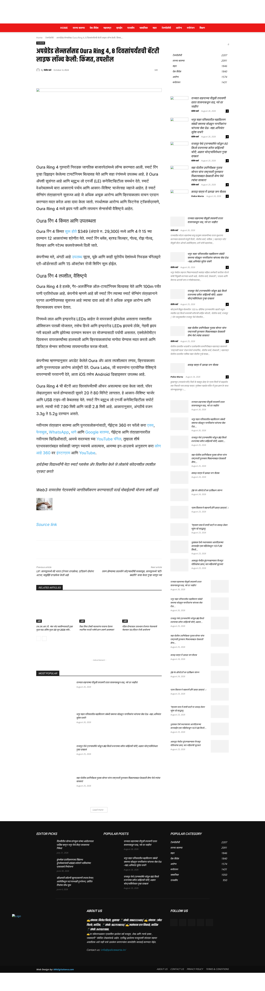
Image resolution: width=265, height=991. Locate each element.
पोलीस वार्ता (47, 70)
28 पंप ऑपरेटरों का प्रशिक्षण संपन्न (206, 490)
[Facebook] (62, 79)
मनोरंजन (191, 27)
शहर (155, 27)
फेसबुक (41, 432)
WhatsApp (59, 432)
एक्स (150, 425)
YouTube (87, 452)
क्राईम (119, 27)
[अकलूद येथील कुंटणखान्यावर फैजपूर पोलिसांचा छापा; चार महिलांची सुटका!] (179, 565)
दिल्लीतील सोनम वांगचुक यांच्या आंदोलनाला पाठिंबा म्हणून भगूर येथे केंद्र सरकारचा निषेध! (75, 845)
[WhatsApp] (87, 79)
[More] (95, 79)
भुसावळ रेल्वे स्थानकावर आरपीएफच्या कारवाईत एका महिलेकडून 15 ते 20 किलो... (207, 546)
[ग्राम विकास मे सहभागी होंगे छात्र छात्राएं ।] (179, 512)
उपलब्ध (77, 256)
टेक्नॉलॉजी (166, 27)
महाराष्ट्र (107, 27)
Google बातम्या (97, 432)
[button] (224, 28)
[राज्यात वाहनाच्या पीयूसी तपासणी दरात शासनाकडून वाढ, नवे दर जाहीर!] (55, 694)
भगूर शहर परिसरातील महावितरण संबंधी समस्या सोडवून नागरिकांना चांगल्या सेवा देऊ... (208, 423)
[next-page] (44, 638)
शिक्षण (202, 27)
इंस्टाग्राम (63, 452)
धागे (73, 432)
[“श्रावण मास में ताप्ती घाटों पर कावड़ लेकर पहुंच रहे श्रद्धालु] (179, 529)
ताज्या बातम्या (79, 27)
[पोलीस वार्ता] (38, 70)
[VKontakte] (209, 922)
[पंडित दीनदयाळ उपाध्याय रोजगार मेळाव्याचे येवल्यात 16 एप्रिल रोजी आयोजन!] (142, 609)
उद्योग (39, 621)
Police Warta (197, 196)
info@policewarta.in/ (113, 949)
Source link (46, 524)
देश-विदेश (94, 27)
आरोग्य (179, 27)
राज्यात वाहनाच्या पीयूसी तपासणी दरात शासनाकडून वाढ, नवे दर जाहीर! (107, 682)
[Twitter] (70, 79)
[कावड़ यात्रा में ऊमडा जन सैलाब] (179, 199)
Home (64, 27)
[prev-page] (38, 638)
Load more (97, 809)
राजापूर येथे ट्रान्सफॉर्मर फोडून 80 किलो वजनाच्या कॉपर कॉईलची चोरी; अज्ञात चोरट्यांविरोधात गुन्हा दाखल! (206, 294)
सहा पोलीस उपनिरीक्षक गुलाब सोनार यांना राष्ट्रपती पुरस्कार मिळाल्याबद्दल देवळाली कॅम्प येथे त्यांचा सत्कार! (206, 331)
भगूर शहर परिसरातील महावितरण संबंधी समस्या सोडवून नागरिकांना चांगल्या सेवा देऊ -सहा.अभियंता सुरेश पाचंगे (207, 257)
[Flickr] (191, 922)
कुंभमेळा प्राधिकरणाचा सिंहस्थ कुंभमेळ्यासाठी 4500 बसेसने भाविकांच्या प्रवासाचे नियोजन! (74, 863)
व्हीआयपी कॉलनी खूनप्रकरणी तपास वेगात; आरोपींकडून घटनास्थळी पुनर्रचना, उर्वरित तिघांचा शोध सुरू (75, 881)
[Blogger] (173, 922)
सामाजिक (144, 27)
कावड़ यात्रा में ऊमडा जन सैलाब (208, 191)
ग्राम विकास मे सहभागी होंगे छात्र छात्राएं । (210, 507)
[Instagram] (200, 922)
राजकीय (130, 27)
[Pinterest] (78, 79)
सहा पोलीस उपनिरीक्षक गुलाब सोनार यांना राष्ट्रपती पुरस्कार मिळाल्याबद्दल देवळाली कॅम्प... (209, 458)
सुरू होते (71, 231)
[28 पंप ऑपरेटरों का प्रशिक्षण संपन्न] (179, 495)
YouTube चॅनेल (108, 439)
